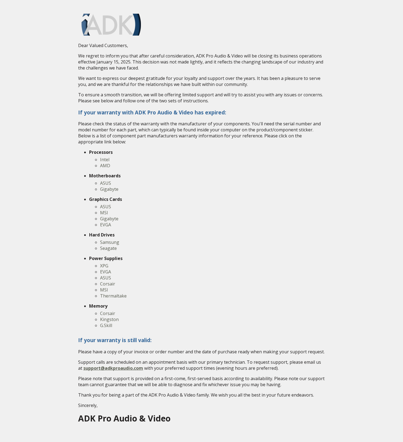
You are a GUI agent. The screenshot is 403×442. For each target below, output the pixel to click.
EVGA (105, 225)
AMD (105, 166)
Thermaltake (113, 296)
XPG (104, 266)
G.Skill (106, 325)
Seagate (108, 248)
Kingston (109, 319)
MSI (104, 213)
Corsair (107, 284)
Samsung (109, 242)
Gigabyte (109, 189)
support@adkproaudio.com (113, 368)
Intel (104, 160)
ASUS (105, 183)
